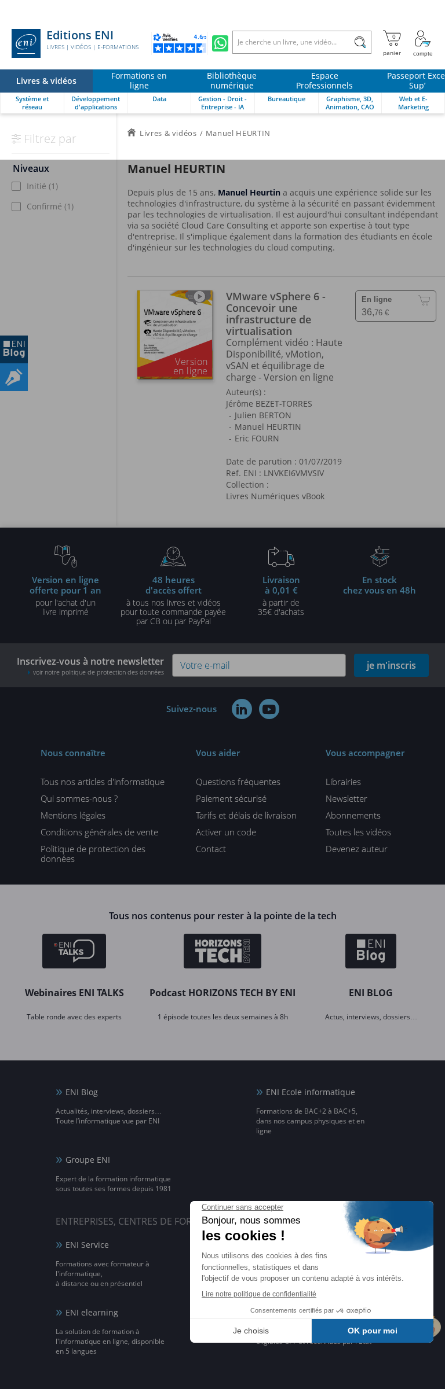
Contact (211, 848)
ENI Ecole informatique (310, 1091)
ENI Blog (81, 1091)
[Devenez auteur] (14, 377)
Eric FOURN (257, 438)
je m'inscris (391, 665)
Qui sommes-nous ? (79, 798)
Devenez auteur (357, 848)
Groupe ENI (87, 1159)
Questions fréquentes (238, 781)
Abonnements (353, 815)
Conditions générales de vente (99, 832)
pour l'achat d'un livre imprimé (65, 595)
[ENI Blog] (371, 952)
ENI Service (87, 1244)
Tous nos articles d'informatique (103, 781)
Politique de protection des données (93, 853)
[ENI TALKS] (74, 952)
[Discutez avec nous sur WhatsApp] (220, 43)
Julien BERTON (263, 415)
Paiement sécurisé (231, 798)
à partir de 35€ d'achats (281, 595)
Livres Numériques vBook (275, 496)
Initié (42, 185)
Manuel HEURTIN (268, 426)
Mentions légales (73, 815)
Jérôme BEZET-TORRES (269, 403)
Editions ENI (92, 40)
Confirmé (50, 206)
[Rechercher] (360, 42)
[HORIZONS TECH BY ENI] (223, 952)
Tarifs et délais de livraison (246, 815)
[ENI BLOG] (14, 349)
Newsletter (346, 798)
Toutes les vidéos (358, 832)
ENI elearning (91, 1312)
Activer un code (226, 832)
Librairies (343, 781)
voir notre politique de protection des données (98, 672)
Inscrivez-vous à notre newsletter (90, 665)
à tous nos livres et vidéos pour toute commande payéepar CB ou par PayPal (173, 600)
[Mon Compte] (423, 43)
